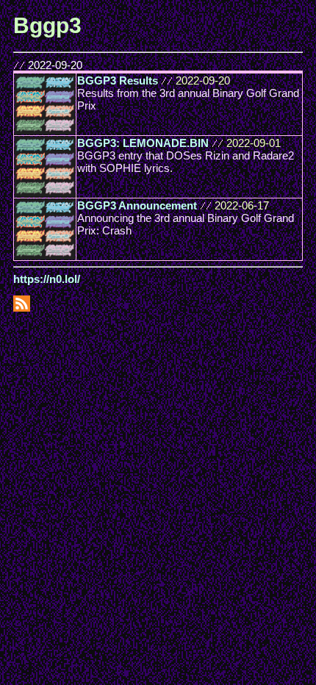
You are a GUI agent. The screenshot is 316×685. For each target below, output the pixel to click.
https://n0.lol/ (46, 279)
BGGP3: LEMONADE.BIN (143, 143)
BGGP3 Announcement (137, 205)
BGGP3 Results (117, 80)
